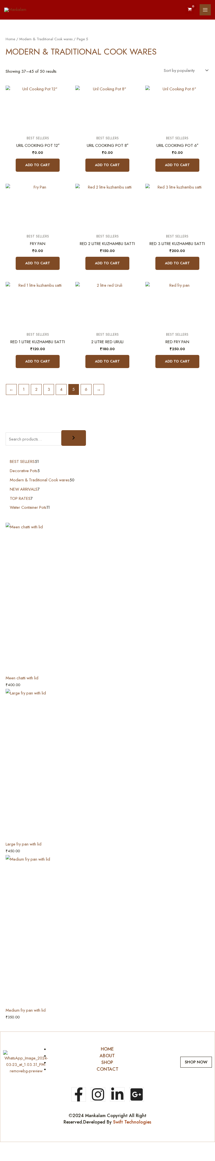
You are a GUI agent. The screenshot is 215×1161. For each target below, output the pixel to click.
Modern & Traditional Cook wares (46, 39)
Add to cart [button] (37, 165)
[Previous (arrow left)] (9, 1156)
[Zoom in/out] (9, 1146)
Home (10, 39)
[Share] (49, 1146)
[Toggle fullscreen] (29, 1146)
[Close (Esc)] (70, 1146)
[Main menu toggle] (205, 9)
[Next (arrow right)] (29, 1156)
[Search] (73, 438)
